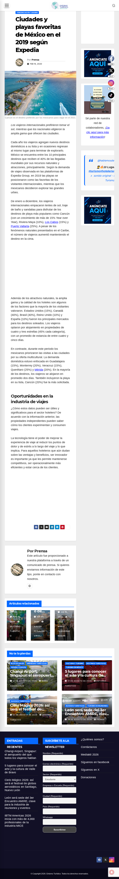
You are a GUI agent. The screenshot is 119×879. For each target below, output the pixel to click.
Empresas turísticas (37, 663)
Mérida (39, 369)
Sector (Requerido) (52, 774)
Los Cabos (51, 222)
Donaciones (88, 777)
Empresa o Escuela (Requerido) (58, 785)
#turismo (94, 171)
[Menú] (7, 5)
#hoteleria (107, 171)
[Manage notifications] (111, 872)
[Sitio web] (29, 585)
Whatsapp (48, 817)
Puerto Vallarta (20, 226)
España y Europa (18, 667)
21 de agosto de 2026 (25, 681)
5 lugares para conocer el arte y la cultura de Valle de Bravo (85, 675)
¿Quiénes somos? (92, 739)
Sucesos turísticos (20, 701)
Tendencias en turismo (27, 12)
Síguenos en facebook (95, 762)
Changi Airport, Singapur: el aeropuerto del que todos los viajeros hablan (21, 755)
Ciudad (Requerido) (52, 796)
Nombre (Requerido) (53, 753)
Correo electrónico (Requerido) (58, 764)
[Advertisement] (40, 270)
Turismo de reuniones (97, 706)
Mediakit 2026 (90, 754)
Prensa (35, 59)
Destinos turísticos (96, 663)
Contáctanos (89, 747)
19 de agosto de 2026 (80, 719)
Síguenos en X (90, 769)
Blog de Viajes (17, 663)
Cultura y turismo (75, 663)
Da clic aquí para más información (98, 132)
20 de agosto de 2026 (25, 715)
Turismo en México (74, 667)
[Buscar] (113, 5)
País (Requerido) (51, 806)
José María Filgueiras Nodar (64, 629)
